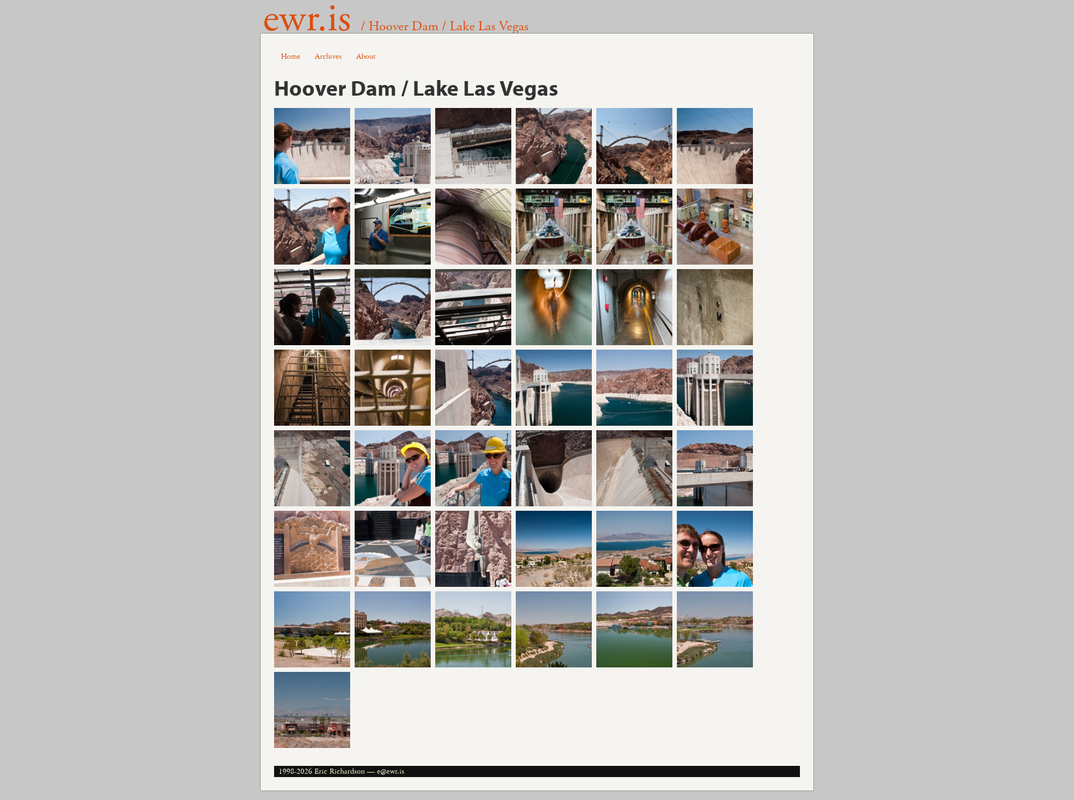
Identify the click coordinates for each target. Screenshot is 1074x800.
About (365, 56)
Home (290, 56)
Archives (328, 56)
